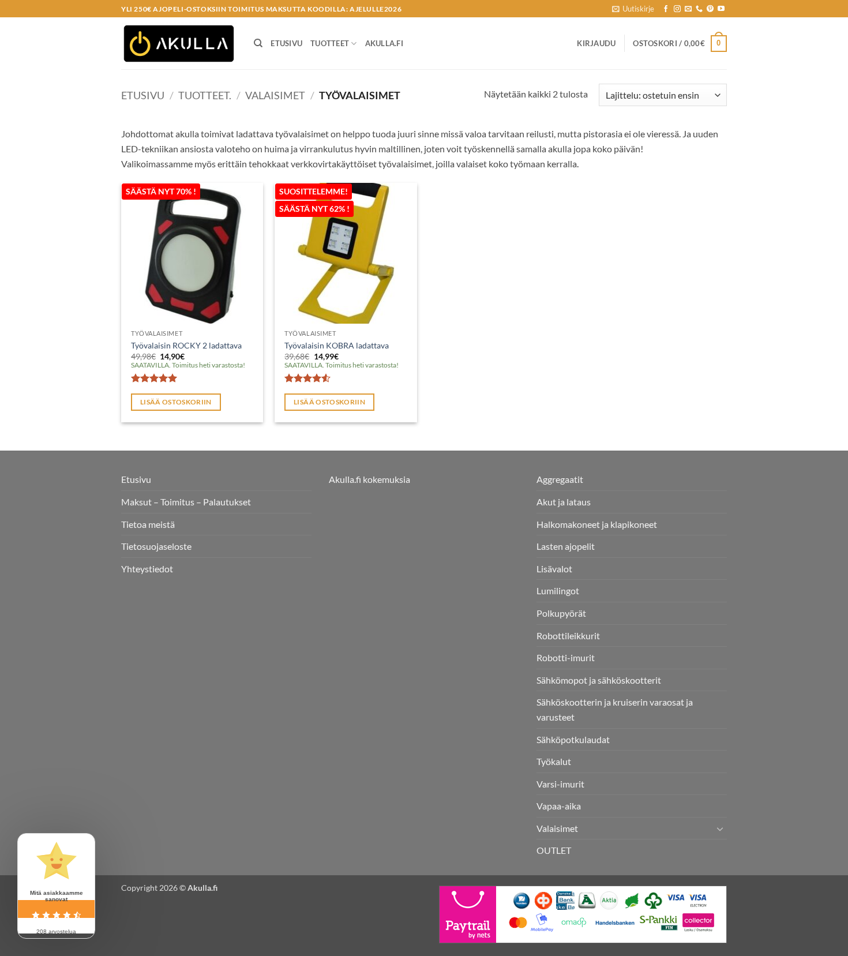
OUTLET (553, 850)
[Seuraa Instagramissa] (677, 9)
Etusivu (286, 43)
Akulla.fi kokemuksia (369, 479)
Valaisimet (275, 95)
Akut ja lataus (563, 501)
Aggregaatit (559, 479)
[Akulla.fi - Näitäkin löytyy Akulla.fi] (179, 44)
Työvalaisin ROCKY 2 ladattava (186, 345)
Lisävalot (554, 568)
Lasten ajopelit (565, 546)
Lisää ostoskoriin (176, 402)
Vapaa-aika (558, 805)
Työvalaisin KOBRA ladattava (336, 345)
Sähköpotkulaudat (573, 739)
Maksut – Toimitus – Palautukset (186, 501)
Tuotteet (329, 43)
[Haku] (258, 43)
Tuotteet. (204, 95)
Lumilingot (557, 590)
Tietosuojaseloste (156, 546)
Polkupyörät (561, 613)
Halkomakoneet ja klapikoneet (596, 524)
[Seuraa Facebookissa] (665, 9)
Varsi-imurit (560, 783)
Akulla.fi (384, 43)
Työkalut (553, 761)
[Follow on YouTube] (721, 9)
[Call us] (699, 9)
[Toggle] (720, 828)
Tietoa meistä (148, 524)
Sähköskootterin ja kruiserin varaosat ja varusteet (614, 709)
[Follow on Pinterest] (710, 9)
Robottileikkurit (568, 635)
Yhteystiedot (147, 568)
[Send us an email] (688, 9)
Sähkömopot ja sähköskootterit (598, 679)
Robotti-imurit (565, 657)
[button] (633, 8)
